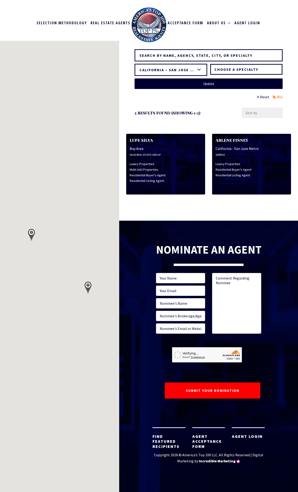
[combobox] (246, 69)
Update (208, 83)
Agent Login (247, 22)
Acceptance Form (185, 22)
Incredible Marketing (217, 461)
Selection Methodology (62, 22)
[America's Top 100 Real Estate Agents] (149, 24)
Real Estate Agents (110, 22)
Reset (264, 97)
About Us (216, 22)
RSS (280, 97)
